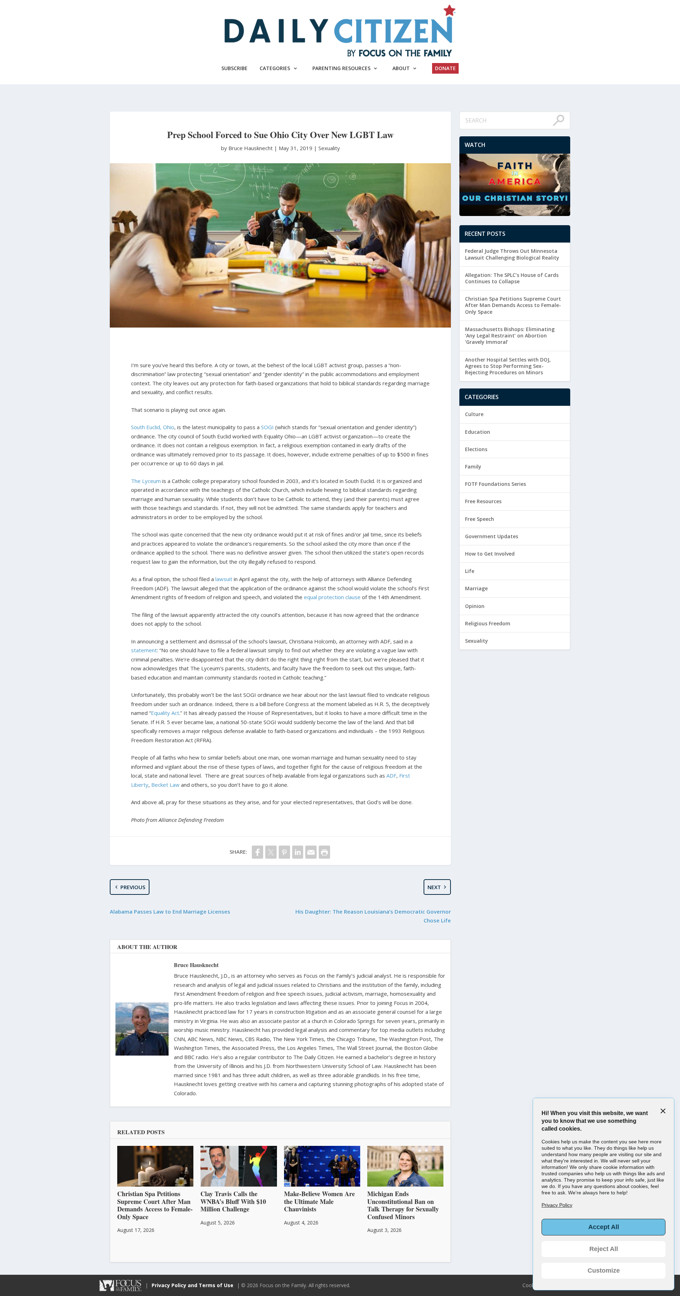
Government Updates (491, 536)
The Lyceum (146, 480)
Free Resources (483, 501)
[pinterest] (284, 852)
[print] (324, 852)
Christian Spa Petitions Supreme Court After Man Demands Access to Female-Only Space (513, 305)
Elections (476, 449)
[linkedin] (298, 852)
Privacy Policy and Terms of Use (192, 1285)
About (401, 68)
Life (469, 571)
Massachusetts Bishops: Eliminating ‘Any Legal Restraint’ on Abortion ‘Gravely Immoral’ (510, 335)
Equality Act (165, 712)
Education (477, 431)
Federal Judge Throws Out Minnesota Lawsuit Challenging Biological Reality (512, 254)
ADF (391, 775)
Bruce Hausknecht (196, 965)
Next (434, 887)
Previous (132, 887)
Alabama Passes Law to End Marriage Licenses (170, 911)
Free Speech (479, 519)
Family (473, 466)
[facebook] (257, 852)
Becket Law (165, 784)
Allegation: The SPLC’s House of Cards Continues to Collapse (512, 278)
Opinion (474, 606)
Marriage (476, 588)
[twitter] (271, 852)
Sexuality (329, 148)
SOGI (267, 427)
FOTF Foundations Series (495, 484)
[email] (311, 852)
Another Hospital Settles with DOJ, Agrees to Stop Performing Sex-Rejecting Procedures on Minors (508, 366)
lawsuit (223, 578)
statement (144, 650)
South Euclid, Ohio (152, 427)
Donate (445, 68)
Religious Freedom (487, 623)
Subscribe (234, 68)
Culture (474, 414)
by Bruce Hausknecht (247, 148)
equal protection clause (332, 597)
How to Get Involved (490, 553)
